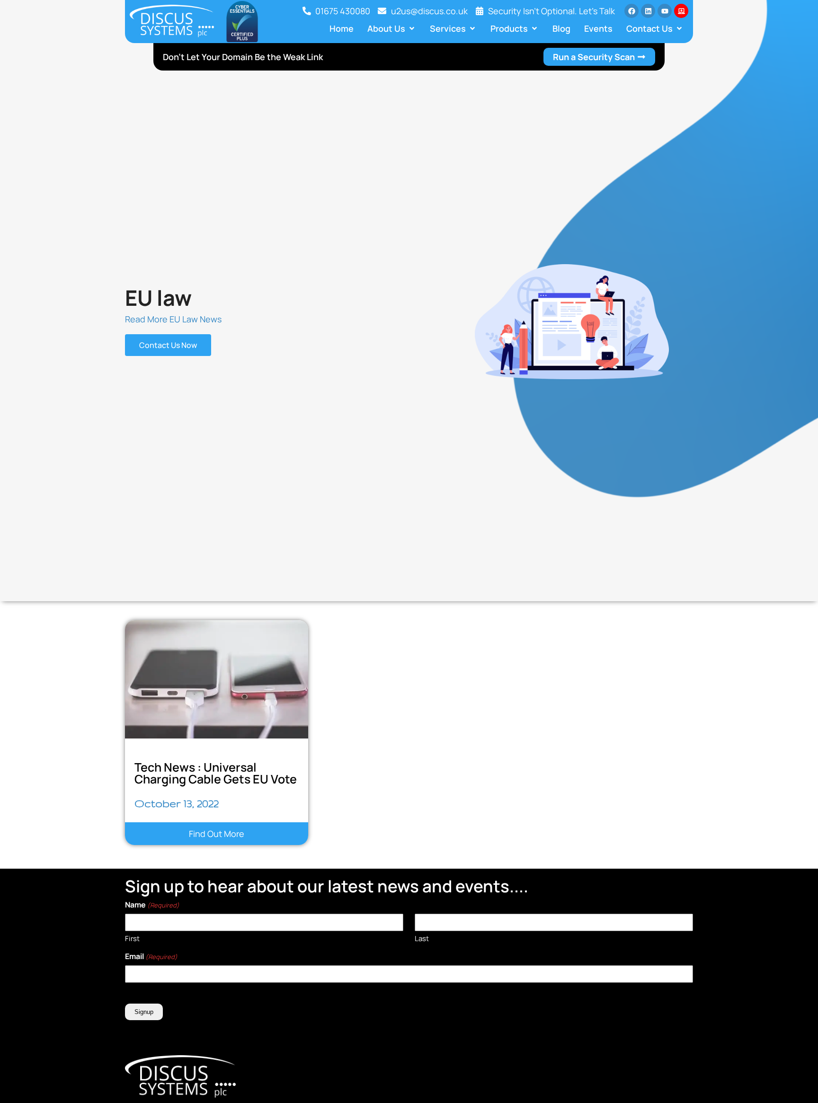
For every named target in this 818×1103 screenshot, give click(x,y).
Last (422, 938)
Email (151, 956)
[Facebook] (631, 11)
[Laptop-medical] (681, 11)
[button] (392, 28)
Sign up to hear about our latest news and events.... (326, 886)
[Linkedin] (648, 11)
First (132, 938)
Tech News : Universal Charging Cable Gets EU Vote (215, 773)
